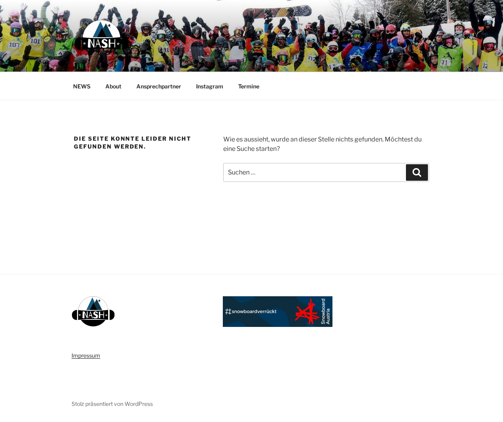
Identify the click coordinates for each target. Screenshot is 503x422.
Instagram (209, 86)
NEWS (81, 86)
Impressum (86, 355)
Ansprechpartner (158, 86)
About (113, 86)
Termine (248, 86)
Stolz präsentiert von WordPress (112, 403)
